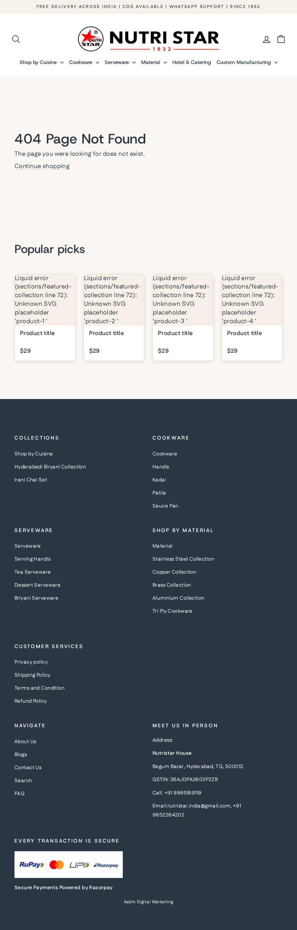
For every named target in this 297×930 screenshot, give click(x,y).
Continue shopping (42, 166)
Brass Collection (171, 585)
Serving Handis (32, 559)
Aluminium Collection (178, 598)
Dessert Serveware (37, 585)
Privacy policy (31, 662)
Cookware (81, 62)
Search (23, 780)
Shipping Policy (32, 675)
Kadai (159, 480)
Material (151, 62)
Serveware (117, 62)
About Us (25, 741)
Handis (160, 467)
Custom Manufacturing (244, 62)
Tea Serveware (32, 572)
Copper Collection (174, 572)
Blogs (20, 754)
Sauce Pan (165, 506)
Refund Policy (30, 701)
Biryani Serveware (36, 598)
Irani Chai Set (30, 480)
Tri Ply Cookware (172, 611)
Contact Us (27, 767)
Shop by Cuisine (39, 62)
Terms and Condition (39, 688)
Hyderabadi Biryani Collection (50, 467)
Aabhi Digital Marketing (148, 902)
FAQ (19, 793)
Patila (159, 493)
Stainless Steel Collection (183, 559)
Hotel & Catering (191, 62)
